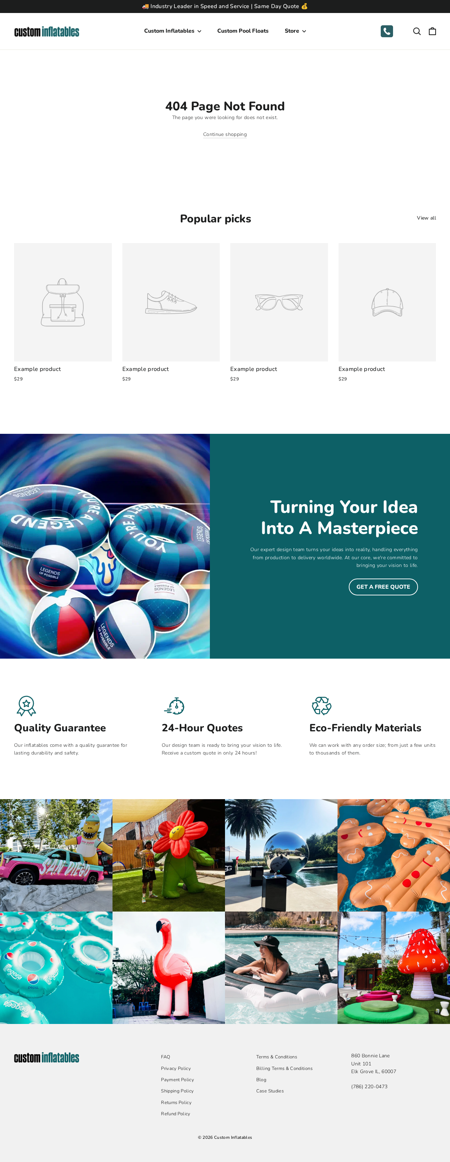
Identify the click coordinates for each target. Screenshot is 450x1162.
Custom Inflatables (170, 31)
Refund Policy (176, 1114)
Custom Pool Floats (243, 31)
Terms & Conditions (276, 1057)
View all (426, 218)
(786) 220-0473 (369, 1086)
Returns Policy (176, 1102)
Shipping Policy (177, 1091)
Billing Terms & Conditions (284, 1068)
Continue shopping (225, 134)
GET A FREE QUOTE (383, 587)
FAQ (165, 1057)
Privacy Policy (176, 1068)
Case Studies (270, 1091)
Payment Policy (177, 1080)
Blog (261, 1080)
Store (293, 31)
